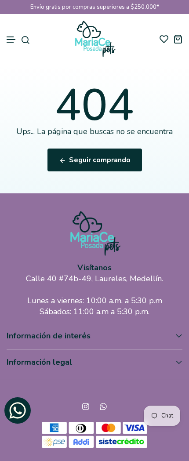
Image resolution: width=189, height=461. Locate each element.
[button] (11, 39)
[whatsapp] (103, 406)
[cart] (177, 39)
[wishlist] (164, 39)
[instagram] (85, 406)
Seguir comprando (100, 160)
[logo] (94, 39)
